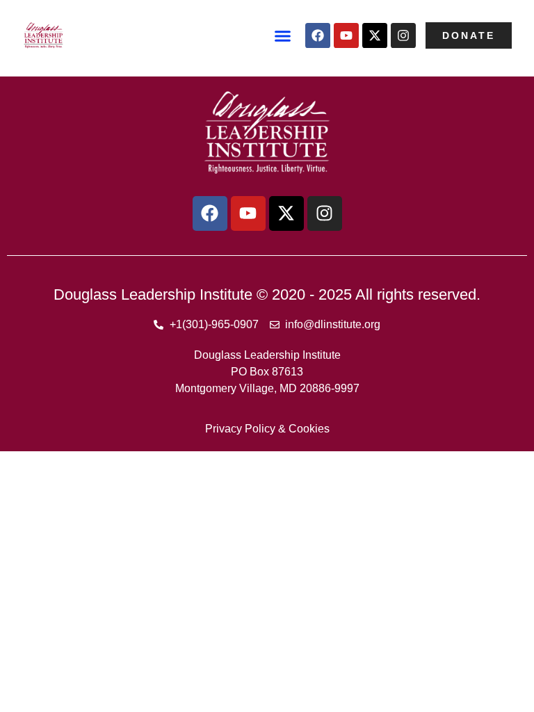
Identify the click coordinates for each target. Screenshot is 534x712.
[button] (283, 35)
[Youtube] (346, 35)
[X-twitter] (374, 35)
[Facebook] (317, 35)
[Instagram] (403, 35)
